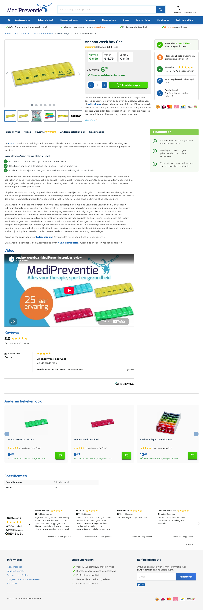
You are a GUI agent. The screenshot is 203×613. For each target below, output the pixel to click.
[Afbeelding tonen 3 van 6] (41, 105)
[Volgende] (79, 74)
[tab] (13, 132)
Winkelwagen (190, 12)
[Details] (60, 456)
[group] (20, 338)
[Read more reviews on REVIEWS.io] (14, 534)
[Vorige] (7, 74)
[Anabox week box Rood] (102, 423)
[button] (36, 448)
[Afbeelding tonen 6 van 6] (54, 105)
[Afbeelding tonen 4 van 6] (45, 105)
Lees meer (90, 120)
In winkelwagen (131, 85)
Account (177, 12)
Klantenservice (14, 566)
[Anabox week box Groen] (36, 423)
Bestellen (12, 583)
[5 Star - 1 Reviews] (50, 132)
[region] (114, 524)
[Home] (8, 20)
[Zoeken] (160, 9)
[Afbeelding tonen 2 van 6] (36, 105)
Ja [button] (69, 369)
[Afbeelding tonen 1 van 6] (32, 105)
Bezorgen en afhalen (17, 575)
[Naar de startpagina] (29, 9)
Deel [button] (81, 369)
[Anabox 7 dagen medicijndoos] (168, 423)
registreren (186, 576)
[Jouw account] (178, 8)
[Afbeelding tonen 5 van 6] (50, 105)
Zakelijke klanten (15, 571)
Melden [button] (74, 369)
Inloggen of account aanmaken (23, 579)
